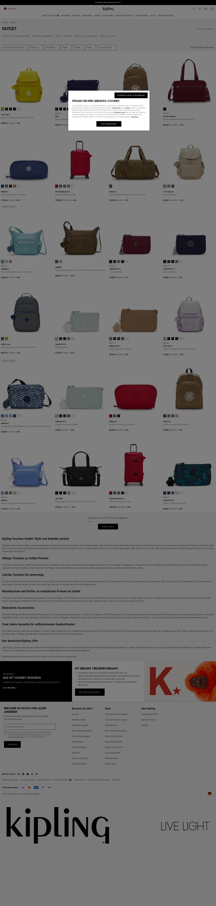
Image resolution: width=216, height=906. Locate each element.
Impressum (134, 117)
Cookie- (127, 108)
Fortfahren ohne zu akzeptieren (131, 95)
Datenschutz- (116, 108)
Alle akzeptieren (109, 124)
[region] (109, 111)
